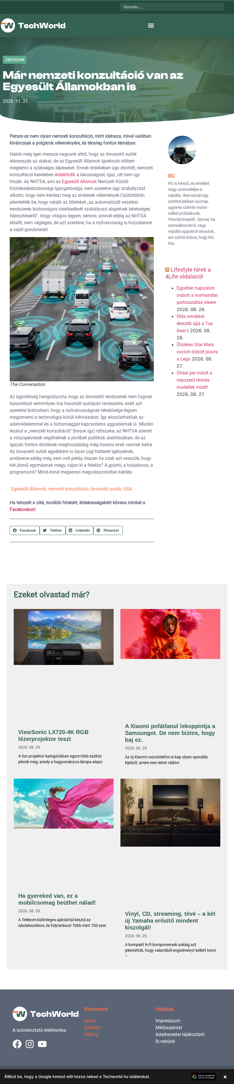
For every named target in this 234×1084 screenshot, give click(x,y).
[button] (151, 25)
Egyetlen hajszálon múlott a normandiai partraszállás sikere (197, 295)
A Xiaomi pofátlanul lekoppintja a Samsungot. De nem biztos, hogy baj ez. (170, 733)
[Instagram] (29, 1044)
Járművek (15, 59)
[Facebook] (17, 1044)
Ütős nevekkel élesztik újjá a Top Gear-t (195, 323)
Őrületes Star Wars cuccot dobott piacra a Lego (197, 352)
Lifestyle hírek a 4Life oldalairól (188, 273)
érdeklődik (65, 174)
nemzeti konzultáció (68, 489)
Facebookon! (23, 509)
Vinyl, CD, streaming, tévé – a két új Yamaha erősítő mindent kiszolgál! (170, 921)
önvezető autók (105, 489)
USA (127, 489)
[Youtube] (42, 1044)
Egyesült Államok (79, 181)
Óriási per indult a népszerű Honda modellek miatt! (194, 380)
